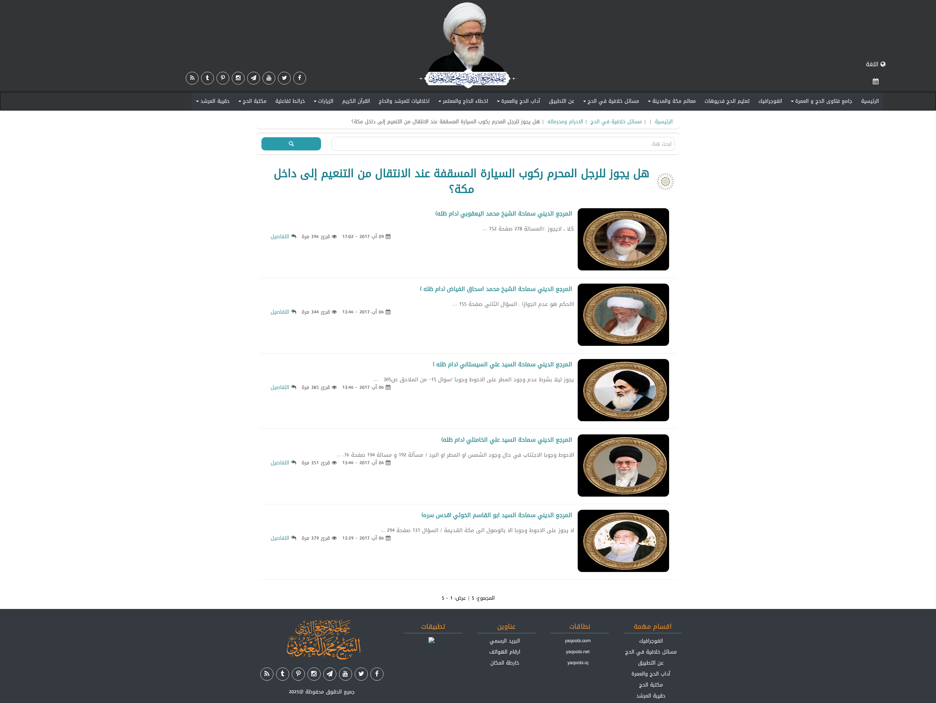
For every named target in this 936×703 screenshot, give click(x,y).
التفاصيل (280, 236)
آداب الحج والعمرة (517, 102)
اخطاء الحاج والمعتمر (462, 102)
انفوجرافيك (770, 101)
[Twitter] (284, 78)
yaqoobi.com (577, 641)
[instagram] (238, 78)
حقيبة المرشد (212, 102)
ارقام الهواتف (504, 652)
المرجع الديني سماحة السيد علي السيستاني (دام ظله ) (502, 364)
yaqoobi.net (578, 652)
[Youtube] (269, 78)
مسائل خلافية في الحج (610, 102)
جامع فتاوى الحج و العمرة (820, 102)
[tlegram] (253, 78)
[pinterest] (222, 78)
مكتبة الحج (251, 102)
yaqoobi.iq (577, 663)
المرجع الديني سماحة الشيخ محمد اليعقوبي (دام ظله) (503, 213)
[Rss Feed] (192, 78)
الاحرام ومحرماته (565, 121)
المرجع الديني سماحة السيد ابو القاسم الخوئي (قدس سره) (497, 515)
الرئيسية (870, 101)
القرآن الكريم (356, 101)
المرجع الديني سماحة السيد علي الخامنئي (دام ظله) (506, 439)
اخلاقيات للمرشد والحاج (404, 101)
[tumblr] (207, 78)
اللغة (873, 64)
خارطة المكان (504, 663)
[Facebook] (299, 78)
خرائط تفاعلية (290, 101)
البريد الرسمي (505, 641)
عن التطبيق (561, 101)
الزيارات (322, 102)
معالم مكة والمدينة (671, 102)
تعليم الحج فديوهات (727, 101)
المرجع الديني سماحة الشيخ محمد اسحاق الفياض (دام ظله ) (496, 289)
